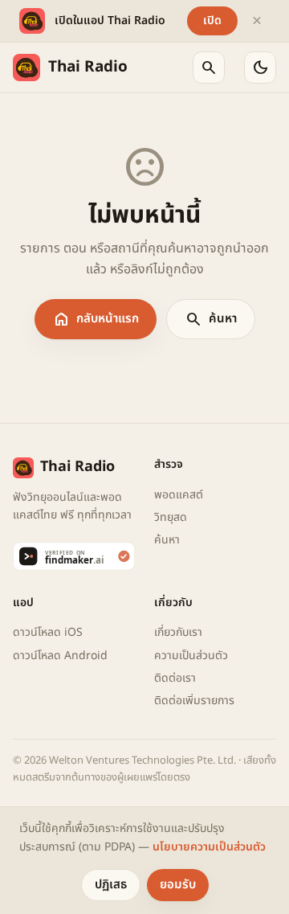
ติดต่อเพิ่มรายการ (194, 700)
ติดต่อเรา (175, 678)
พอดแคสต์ (178, 494)
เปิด (212, 20)
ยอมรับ (178, 884)
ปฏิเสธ (111, 884)
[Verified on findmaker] (74, 556)
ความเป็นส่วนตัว (191, 655)
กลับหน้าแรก (95, 319)
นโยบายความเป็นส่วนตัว (209, 846)
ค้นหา (211, 319)
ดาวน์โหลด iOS (48, 632)
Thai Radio (88, 67)
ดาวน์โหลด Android (60, 655)
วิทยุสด (170, 517)
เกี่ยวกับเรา (178, 632)
